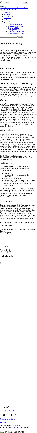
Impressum (3, 422)
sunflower (16, 427)
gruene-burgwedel (6, 8)
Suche (2, 2)
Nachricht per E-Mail (7, 411)
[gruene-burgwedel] (2, 6)
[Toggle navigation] (1, 1)
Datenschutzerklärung (7, 419)
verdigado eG (4, 429)
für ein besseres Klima (20, 8)
